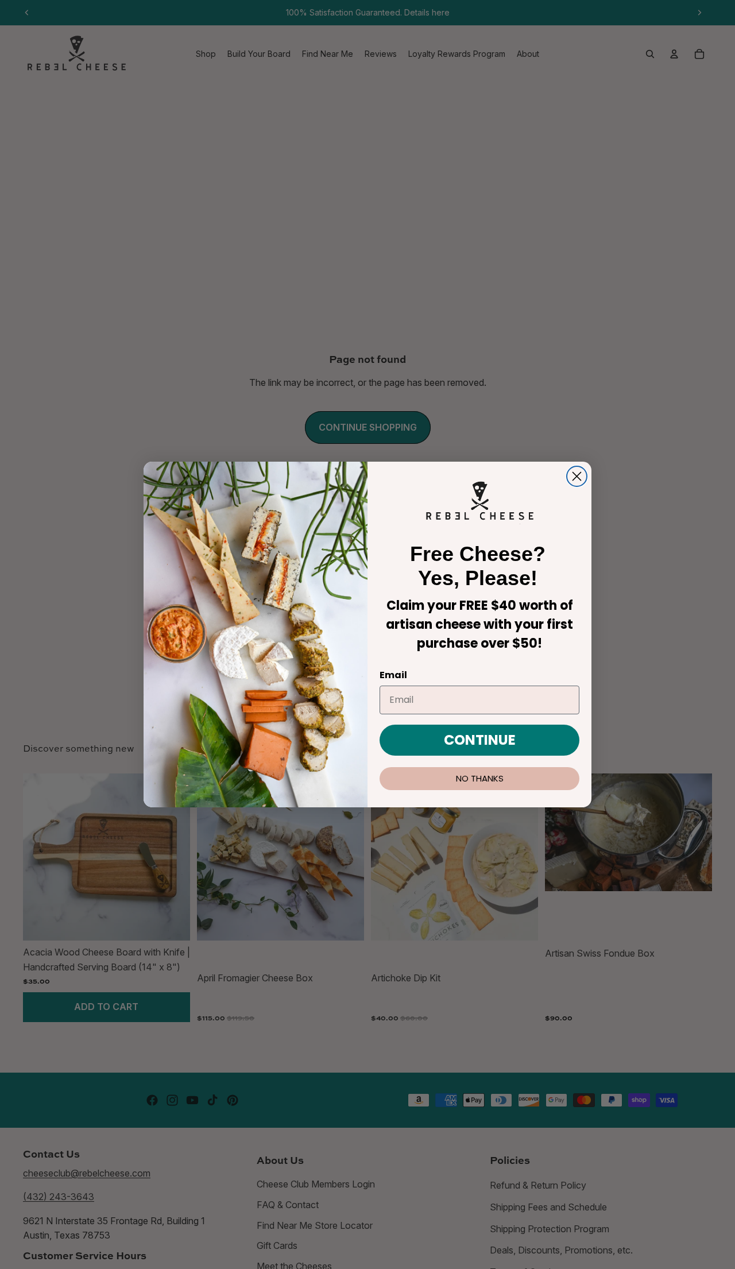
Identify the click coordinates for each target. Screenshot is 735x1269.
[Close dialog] (577, 476)
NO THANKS (480, 778)
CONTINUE (480, 739)
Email (393, 675)
